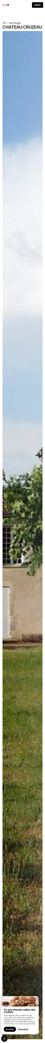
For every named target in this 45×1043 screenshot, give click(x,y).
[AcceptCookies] (4, 1039)
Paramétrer (23, 1029)
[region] (20, 1015)
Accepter (10, 1029)
